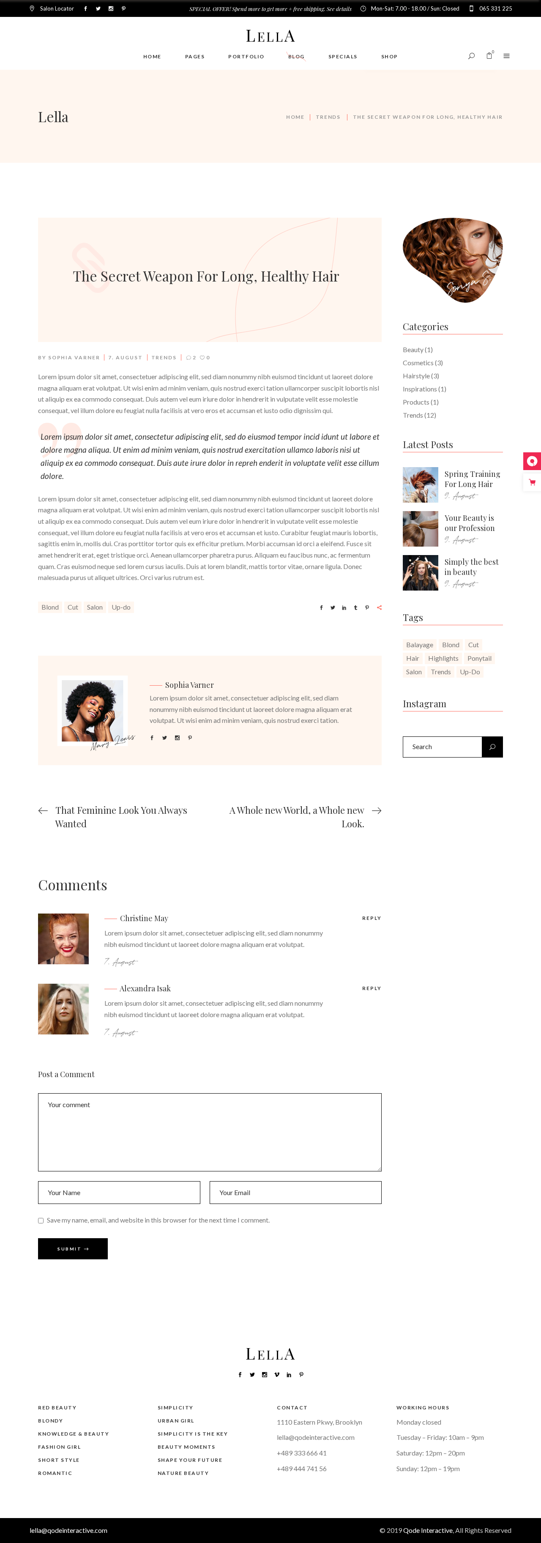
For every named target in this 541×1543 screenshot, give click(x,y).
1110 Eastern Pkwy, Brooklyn (319, 1422)
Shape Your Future (190, 1460)
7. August (125, 357)
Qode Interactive (428, 1530)
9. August (460, 496)
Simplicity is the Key (193, 1434)
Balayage (419, 644)
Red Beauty (57, 1407)
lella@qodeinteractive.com (316, 1437)
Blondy (50, 1420)
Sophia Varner (74, 357)
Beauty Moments (187, 1447)
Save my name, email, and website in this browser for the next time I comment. (158, 1219)
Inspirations (420, 389)
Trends (328, 117)
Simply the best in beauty (472, 567)
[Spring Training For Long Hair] (420, 485)
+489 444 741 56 (302, 1468)
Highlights (443, 658)
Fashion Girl (59, 1447)
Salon (95, 607)
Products (416, 402)
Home (295, 117)
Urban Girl (176, 1420)
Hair (412, 658)
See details (339, 8)
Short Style (59, 1460)
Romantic (55, 1473)
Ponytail (479, 658)
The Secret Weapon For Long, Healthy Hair (206, 275)
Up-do (121, 607)
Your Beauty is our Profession (470, 523)
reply (372, 918)
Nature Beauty (183, 1473)
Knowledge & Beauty (73, 1434)
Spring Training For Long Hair (472, 479)
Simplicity (176, 1407)
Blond (50, 607)
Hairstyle (416, 376)
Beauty (413, 349)
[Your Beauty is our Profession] (420, 529)
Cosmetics (418, 362)
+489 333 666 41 (302, 1453)
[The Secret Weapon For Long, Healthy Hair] (96, 711)
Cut (73, 607)
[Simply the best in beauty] (420, 573)
